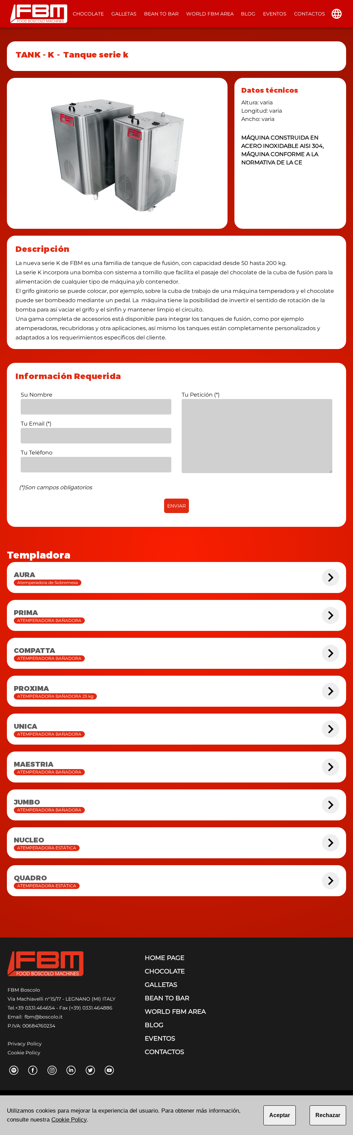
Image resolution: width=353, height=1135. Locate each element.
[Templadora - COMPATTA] (330, 653)
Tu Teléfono (36, 452)
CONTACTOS (309, 14)
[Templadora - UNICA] (330, 729)
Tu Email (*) (36, 423)
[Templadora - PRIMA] (330, 615)
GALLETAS (124, 14)
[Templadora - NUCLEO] (330, 842)
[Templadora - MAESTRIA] (330, 767)
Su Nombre (36, 394)
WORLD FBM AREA (210, 14)
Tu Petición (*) (201, 394)
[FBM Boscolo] (45, 965)
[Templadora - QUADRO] (330, 880)
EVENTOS (274, 14)
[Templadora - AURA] (330, 577)
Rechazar (327, 1115)
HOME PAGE (164, 958)
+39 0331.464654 (35, 1008)
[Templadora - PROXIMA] (330, 691)
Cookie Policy (24, 1053)
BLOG (248, 14)
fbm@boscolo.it (43, 1017)
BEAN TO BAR (161, 14)
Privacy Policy (25, 1044)
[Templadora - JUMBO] (330, 805)
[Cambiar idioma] (337, 14)
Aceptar (279, 1115)
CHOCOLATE (88, 14)
